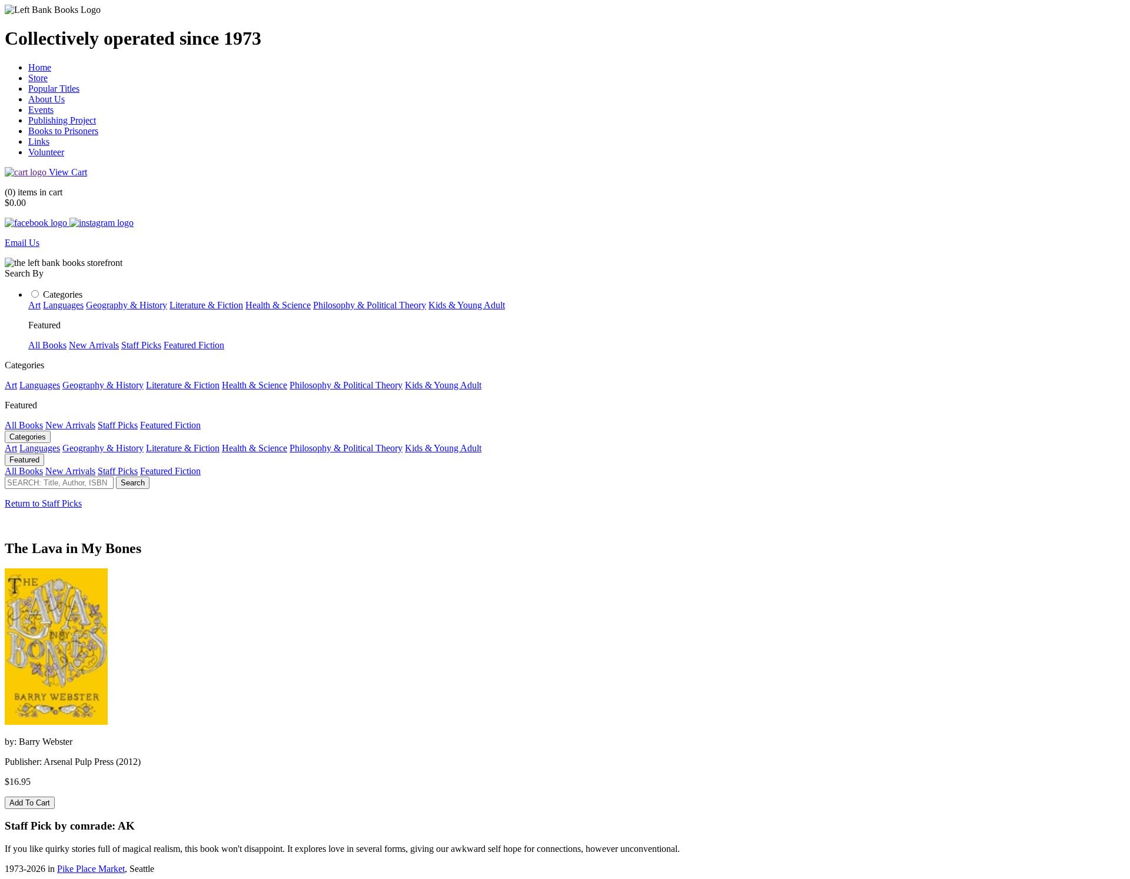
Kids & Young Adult (466, 305)
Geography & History (126, 305)
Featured (24, 459)
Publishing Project (62, 120)
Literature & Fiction (206, 305)
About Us (46, 99)
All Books (47, 345)
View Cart (68, 172)
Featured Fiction (194, 345)
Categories (62, 294)
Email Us (22, 243)
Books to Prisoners (63, 131)
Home (39, 67)
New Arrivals (94, 345)
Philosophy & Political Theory (369, 305)
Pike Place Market (91, 869)
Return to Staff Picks (43, 503)
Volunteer (46, 152)
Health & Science (278, 305)
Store (38, 78)
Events (41, 110)
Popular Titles (53, 89)
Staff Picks (141, 345)
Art (34, 305)
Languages (63, 305)
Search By (24, 273)
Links (38, 141)
